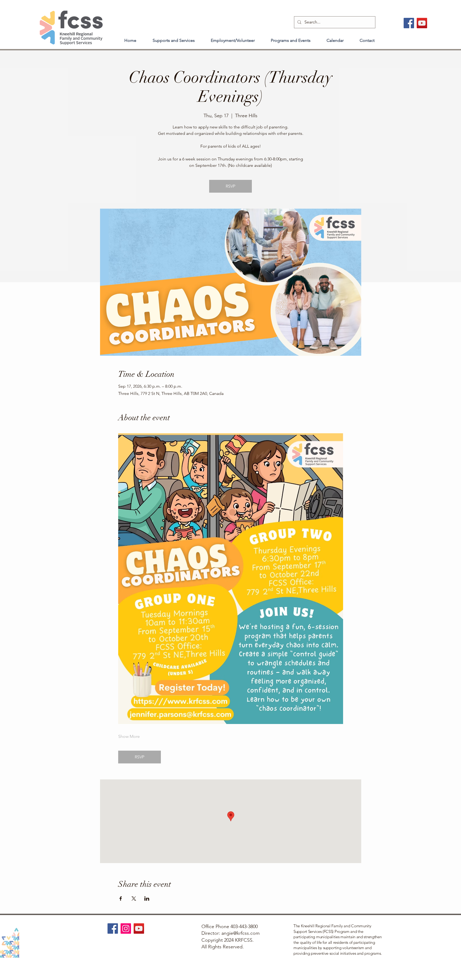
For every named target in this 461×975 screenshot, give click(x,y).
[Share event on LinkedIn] (146, 898)
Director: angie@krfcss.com (230, 933)
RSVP (230, 186)
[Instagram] (126, 928)
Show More (129, 736)
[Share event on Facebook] (120, 898)
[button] (173, 38)
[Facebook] (409, 23)
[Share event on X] (133, 898)
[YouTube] (422, 23)
